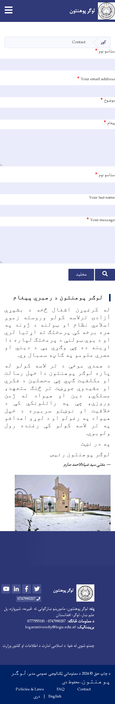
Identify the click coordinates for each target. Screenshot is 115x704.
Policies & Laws (30, 689)
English (54, 696)
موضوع (109, 100)
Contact (84, 689)
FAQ (61, 689)
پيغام (111, 123)
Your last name (102, 197)
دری (36, 696)
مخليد (81, 274)
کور (103, 42)
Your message (102, 220)
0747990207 (26, 599)
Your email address (98, 79)
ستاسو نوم (107, 51)
